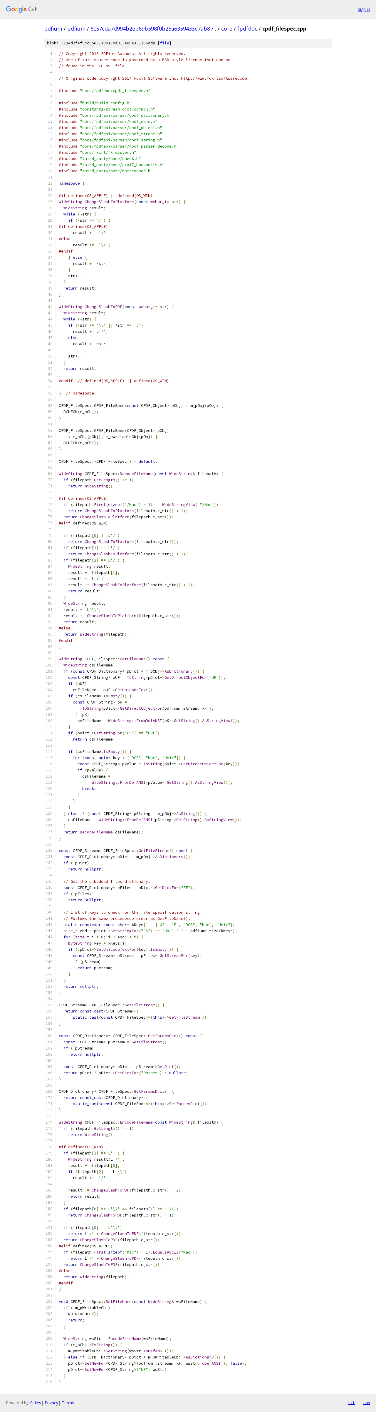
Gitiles (35, 1403)
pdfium (53, 28)
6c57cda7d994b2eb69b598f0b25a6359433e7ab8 (150, 28)
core (226, 28)
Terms (68, 1403)
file (164, 43)
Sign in (364, 9)
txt (351, 1402)
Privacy (51, 1403)
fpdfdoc (247, 28)
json (365, 1402)
